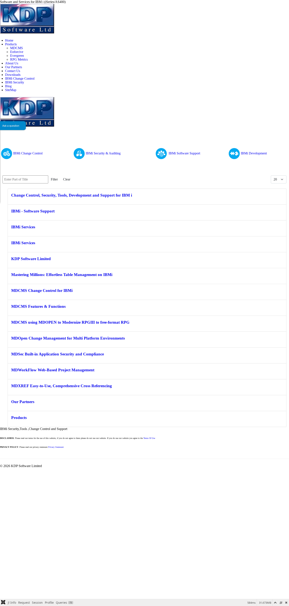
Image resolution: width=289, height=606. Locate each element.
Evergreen (17, 55)
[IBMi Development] (234, 153)
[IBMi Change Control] (6, 153)
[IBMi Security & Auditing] (79, 153)
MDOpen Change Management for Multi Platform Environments (68, 338)
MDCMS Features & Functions (38, 306)
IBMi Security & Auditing (103, 153)
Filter (54, 179)
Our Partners (13, 67)
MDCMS (16, 48)
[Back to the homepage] (27, 18)
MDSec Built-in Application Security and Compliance (57, 354)
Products (11, 44)
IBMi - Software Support (33, 211)
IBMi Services (23, 227)
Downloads (13, 74)
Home (9, 40)
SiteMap (10, 90)
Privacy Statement (56, 447)
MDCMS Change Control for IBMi (42, 290)
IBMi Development (254, 153)
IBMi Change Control (19, 78)
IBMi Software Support (184, 153)
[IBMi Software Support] (162, 153)
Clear (66, 179)
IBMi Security (14, 82)
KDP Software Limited (31, 259)
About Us (11, 63)
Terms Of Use (149, 438)
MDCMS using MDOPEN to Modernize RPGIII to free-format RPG (70, 322)
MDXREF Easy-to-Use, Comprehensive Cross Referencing (61, 386)
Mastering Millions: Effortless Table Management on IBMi (61, 274)
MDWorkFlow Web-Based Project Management (52, 370)
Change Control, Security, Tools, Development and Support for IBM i (71, 195)
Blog (8, 86)
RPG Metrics (19, 59)
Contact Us (12, 71)
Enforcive (16, 52)
